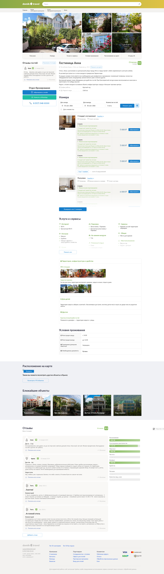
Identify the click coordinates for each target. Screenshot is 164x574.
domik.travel (31, 545)
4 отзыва (134, 64)
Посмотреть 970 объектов (35, 380)
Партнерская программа (80, 559)
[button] (60, 122)
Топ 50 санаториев (55, 546)
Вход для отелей (78, 561)
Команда (52, 559)
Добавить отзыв (32, 535)
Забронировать (134, 129)
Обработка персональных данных (107, 559)
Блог (98, 561)
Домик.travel (31, 3)
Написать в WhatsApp (40, 97)
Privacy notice (159, 428)
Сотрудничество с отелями (81, 554)
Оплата (99, 556)
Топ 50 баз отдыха (68, 546)
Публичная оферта (102, 554)
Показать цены (127, 106)
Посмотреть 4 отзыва (49, 63)
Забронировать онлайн (40, 92)
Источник (52, 79)
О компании (53, 554)
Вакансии (52, 561)
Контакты (52, 556)
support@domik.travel (29, 549)
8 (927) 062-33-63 (28, 551)
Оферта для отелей (79, 556)
